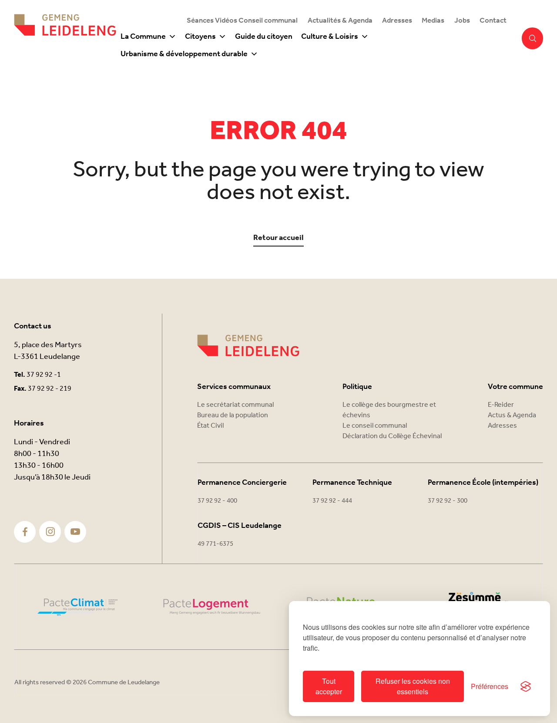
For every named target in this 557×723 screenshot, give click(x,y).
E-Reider (501, 405)
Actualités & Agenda (340, 21)
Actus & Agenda (512, 415)
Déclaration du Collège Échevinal (392, 436)
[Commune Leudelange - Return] (65, 38)
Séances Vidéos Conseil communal (242, 21)
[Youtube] (75, 531)
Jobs (462, 21)
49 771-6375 (215, 544)
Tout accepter (328, 686)
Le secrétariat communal (235, 405)
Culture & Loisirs (329, 36)
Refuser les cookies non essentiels (413, 686)
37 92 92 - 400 (217, 501)
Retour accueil (278, 238)
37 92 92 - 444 (332, 501)
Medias (433, 21)
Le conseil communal (374, 425)
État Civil (210, 425)
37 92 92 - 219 (49, 388)
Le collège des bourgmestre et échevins (389, 410)
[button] (532, 38)
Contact (493, 21)
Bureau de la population (232, 415)
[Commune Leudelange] (248, 345)
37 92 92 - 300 (447, 501)
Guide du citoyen (263, 36)
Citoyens (200, 36)
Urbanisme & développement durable (184, 54)
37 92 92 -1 (44, 375)
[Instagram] (50, 531)
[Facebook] (25, 531)
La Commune (143, 36)
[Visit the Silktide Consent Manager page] (525, 686)
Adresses (397, 21)
